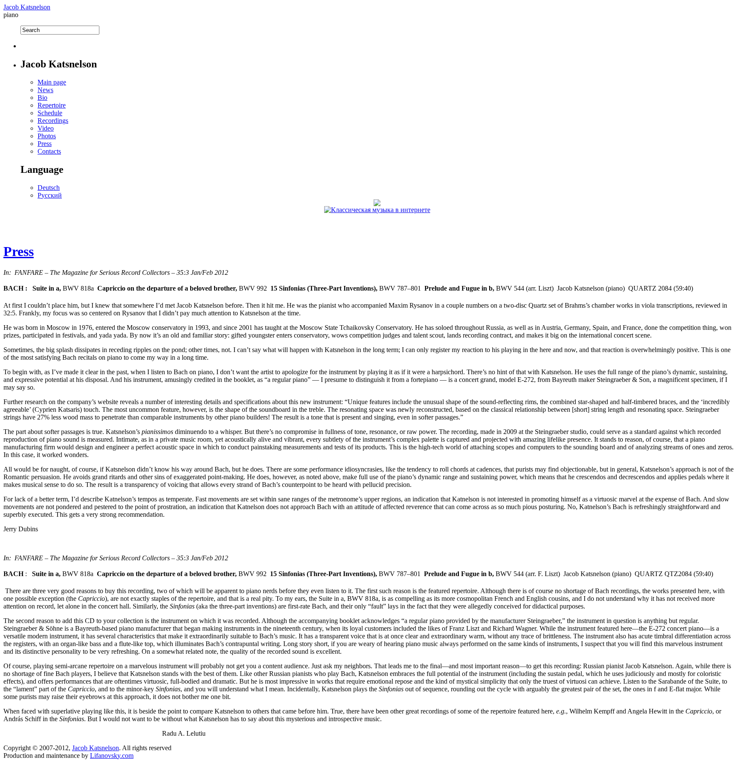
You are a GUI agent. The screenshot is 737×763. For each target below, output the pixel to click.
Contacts (49, 151)
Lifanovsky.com (111, 755)
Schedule (50, 112)
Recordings (53, 120)
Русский (50, 195)
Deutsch (49, 187)
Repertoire (52, 105)
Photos (47, 136)
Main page (52, 82)
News (45, 89)
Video (46, 128)
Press (45, 143)
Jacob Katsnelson (26, 7)
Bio (42, 97)
